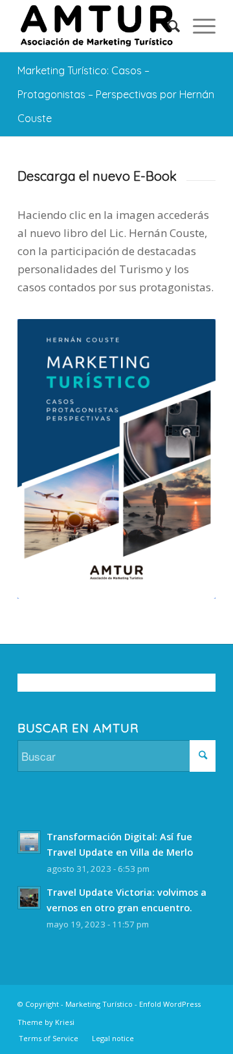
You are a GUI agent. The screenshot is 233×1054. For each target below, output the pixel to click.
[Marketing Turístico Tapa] (116, 459)
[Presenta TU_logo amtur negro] (96, 26)
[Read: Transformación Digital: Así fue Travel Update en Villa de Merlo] (29, 842)
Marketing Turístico (99, 1004)
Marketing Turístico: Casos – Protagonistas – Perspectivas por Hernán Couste (115, 94)
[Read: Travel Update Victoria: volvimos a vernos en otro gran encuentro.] (29, 897)
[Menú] (198, 26)
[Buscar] (167, 26)
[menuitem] (167, 26)
